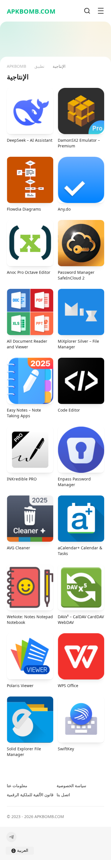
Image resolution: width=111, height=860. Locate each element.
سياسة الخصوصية (71, 785)
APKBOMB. (31, 11)
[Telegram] (11, 837)
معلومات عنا (17, 785)
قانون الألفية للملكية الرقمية (30, 794)
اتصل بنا (63, 794)
